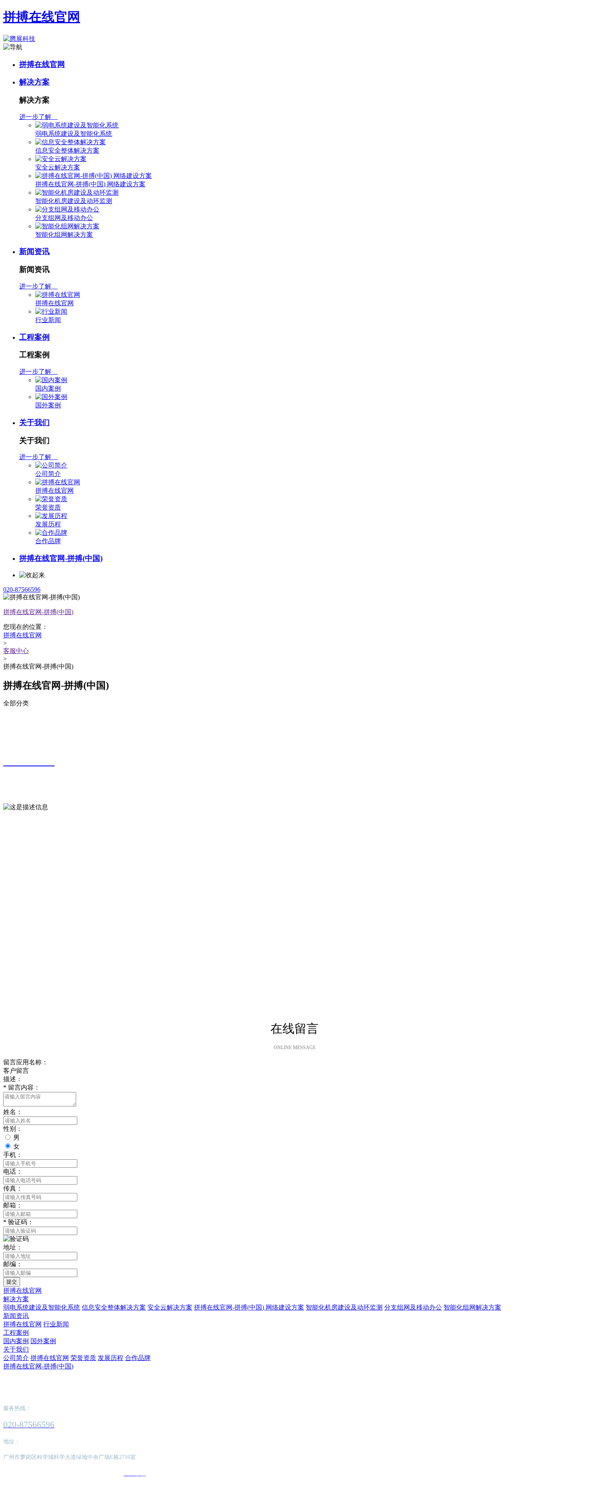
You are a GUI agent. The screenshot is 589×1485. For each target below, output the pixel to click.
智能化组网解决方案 (64, 234)
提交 (11, 1282)
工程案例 (34, 337)
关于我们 (34, 422)
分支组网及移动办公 (64, 217)
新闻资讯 (34, 251)
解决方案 (34, 82)
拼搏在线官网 (41, 17)
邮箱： (12, 1205)
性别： (12, 1128)
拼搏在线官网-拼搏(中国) (61, 558)
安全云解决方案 (57, 167)
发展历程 (48, 524)
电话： (12, 1171)
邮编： (12, 1264)
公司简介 (48, 473)
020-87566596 (21, 589)
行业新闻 (48, 319)
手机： (12, 1154)
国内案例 (48, 388)
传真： (12, 1188)
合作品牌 (48, 541)
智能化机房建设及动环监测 (73, 200)
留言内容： (21, 1087)
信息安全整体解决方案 (67, 150)
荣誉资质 (48, 507)
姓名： (12, 1111)
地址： (12, 1247)
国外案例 (48, 405)
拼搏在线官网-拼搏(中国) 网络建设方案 (90, 184)
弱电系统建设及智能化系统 (73, 133)
